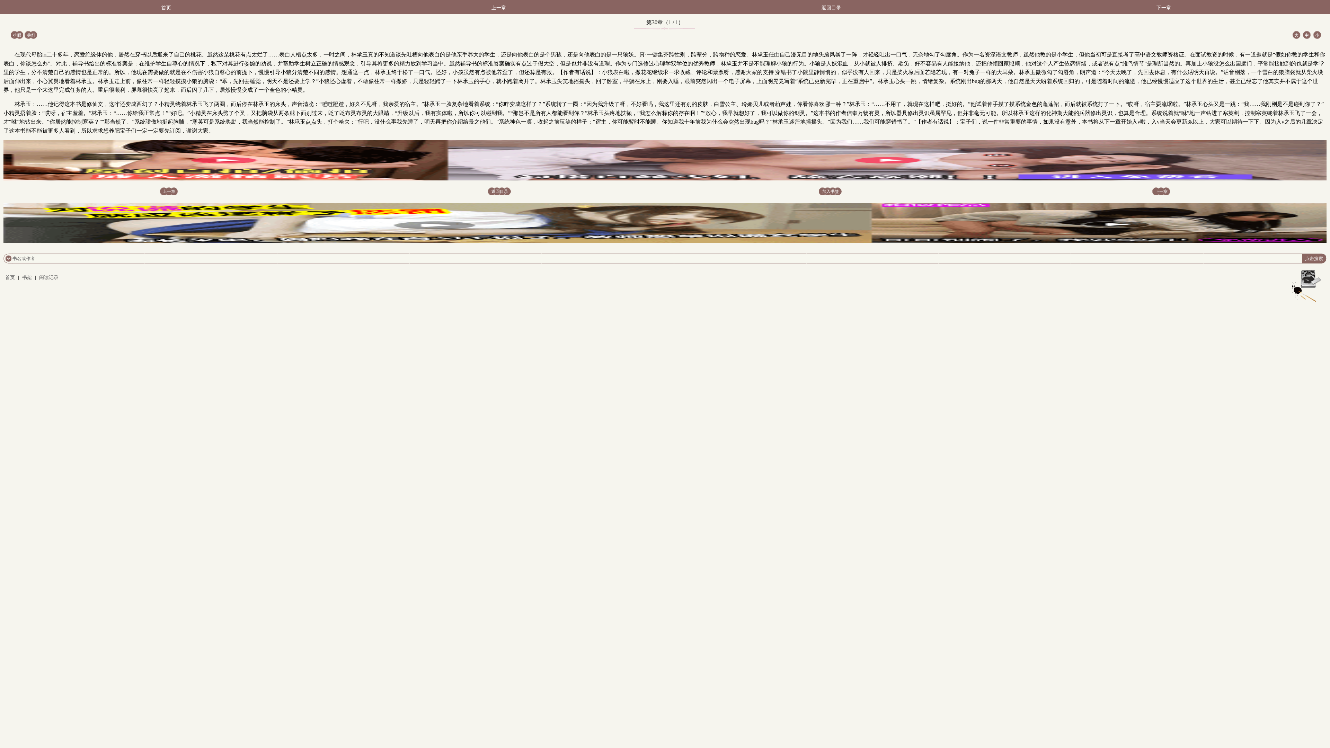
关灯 (31, 35)
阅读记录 (49, 277)
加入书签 (830, 191)
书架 (27, 277)
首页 (166, 7)
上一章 (498, 7)
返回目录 (831, 7)
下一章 (1163, 7)
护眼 (17, 35)
